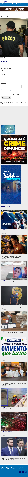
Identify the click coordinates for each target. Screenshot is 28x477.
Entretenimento (9, 470)
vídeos (13, 468)
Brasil (21, 467)
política (7, 467)
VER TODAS (17, 470)
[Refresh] (10, 90)
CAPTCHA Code (16, 94)
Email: (3, 74)
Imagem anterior (3, 12)
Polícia (18, 468)
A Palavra (8, 468)
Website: (4, 79)
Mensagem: (3, 83)
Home (2, 467)
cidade (12, 467)
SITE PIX (26, 475)
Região (2, 468)
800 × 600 (6, 57)
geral (17, 467)
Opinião (2, 470)
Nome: (3, 70)
